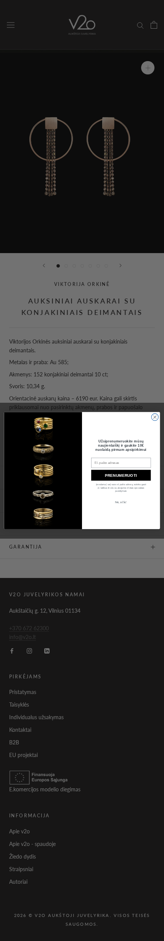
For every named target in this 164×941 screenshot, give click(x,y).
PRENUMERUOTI (121, 475)
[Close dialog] (154, 416)
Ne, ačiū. (121, 502)
